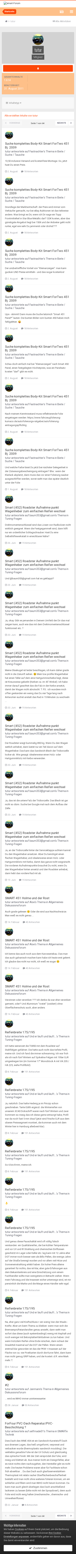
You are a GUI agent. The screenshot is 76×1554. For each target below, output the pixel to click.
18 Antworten (30, 171)
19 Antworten (28, 543)
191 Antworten (32, 1071)
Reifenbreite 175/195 (20, 1032)
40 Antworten (32, 922)
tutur (8, 151)
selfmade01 (37, 1431)
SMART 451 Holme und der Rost (27, 898)
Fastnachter (37, 151)
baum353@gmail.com (42, 515)
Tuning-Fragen (13, 518)
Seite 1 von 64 (38, 123)
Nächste (61, 123)
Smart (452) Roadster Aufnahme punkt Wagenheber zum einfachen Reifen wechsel (35, 509)
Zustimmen (39, 1548)
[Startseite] (7, 21)
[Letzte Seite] (71, 123)
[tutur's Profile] (38, 68)
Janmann (35, 1389)
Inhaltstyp (14, 103)
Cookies (19, 1529)
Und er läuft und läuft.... (43, 1036)
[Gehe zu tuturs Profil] (9, 135)
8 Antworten (31, 1505)
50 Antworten (31, 1405)
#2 (7, 1385)
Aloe (32, 902)
